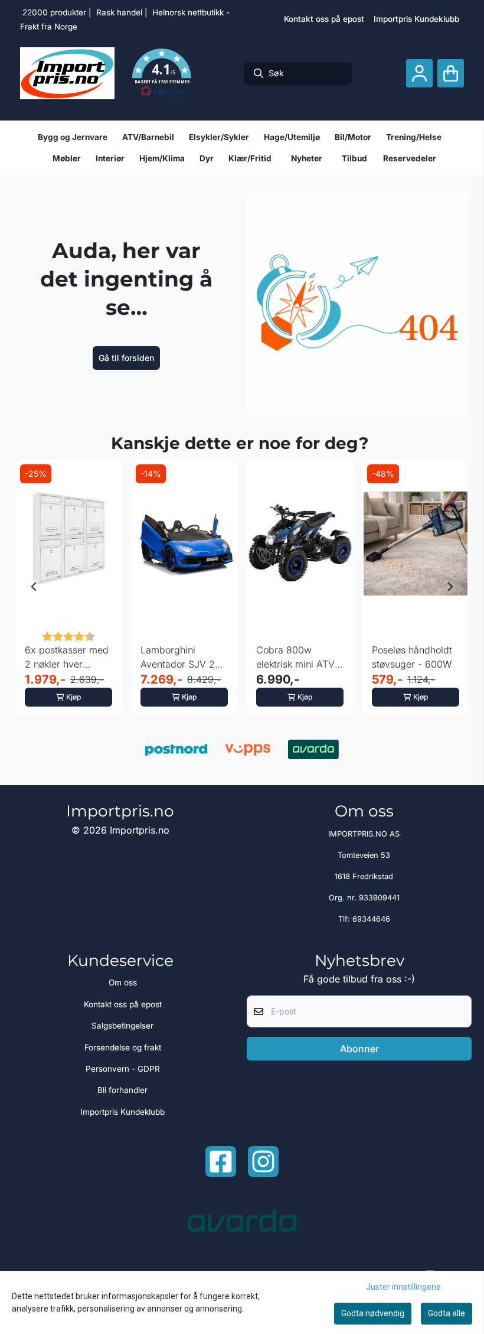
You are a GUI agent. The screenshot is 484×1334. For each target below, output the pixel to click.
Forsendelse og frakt (122, 1047)
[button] (161, 73)
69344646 (371, 919)
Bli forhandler (122, 1090)
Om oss (123, 982)
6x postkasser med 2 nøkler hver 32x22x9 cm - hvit (67, 657)
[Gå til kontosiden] (419, 73)
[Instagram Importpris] (263, 1161)
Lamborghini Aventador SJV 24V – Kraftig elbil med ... (183, 657)
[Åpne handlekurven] (450, 73)
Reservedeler (409, 158)
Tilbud (354, 158)
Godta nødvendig (372, 1313)
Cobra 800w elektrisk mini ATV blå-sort (295, 657)
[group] (68, 587)
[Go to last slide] (34, 586)
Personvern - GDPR (123, 1068)
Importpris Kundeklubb (416, 19)
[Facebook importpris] (220, 1161)
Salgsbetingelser (122, 1025)
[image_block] (358, 304)
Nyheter (306, 158)
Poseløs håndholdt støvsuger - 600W (412, 657)
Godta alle (446, 1313)
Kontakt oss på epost (324, 19)
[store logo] (67, 73)
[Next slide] (449, 586)
